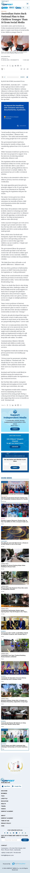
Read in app (4, 1)
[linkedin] (12, 65)
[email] (18, 66)
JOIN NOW (15, 446)
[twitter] (10, 65)
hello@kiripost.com (7, 855)
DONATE (15, 429)
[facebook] (7, 65)
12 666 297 (9, 852)
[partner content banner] (15, 116)
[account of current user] (23, 7)
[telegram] (15, 66)
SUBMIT (15, 467)
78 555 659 (17, 852)
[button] (21, 69)
